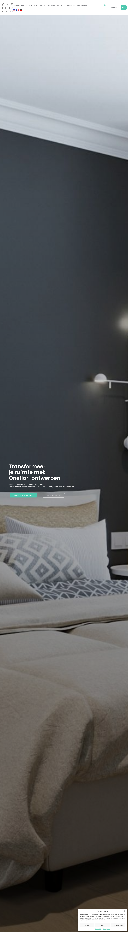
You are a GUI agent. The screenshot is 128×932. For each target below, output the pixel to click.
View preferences (118, 925)
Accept (87, 925)
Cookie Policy (98, 929)
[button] (124, 911)
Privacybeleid (106, 929)
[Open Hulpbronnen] (88, 5)
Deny (102, 925)
